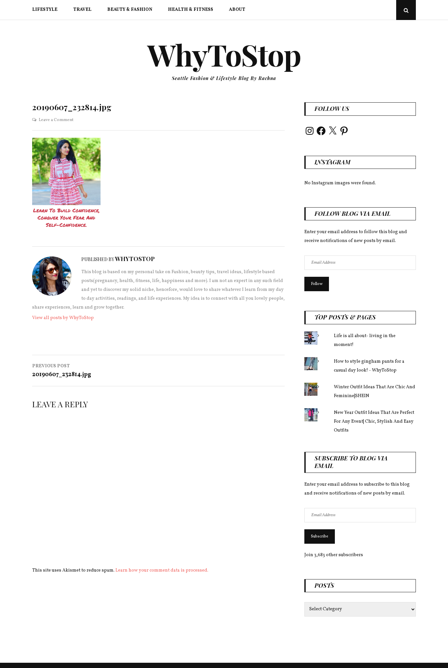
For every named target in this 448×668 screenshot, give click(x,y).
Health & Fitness (190, 10)
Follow (316, 284)
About (237, 10)
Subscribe (319, 536)
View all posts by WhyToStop (63, 318)
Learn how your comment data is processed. (161, 570)
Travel (82, 10)
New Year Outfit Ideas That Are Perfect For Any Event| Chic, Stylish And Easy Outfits (374, 422)
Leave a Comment (56, 120)
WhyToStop (224, 54)
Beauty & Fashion (129, 10)
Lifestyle (44, 10)
